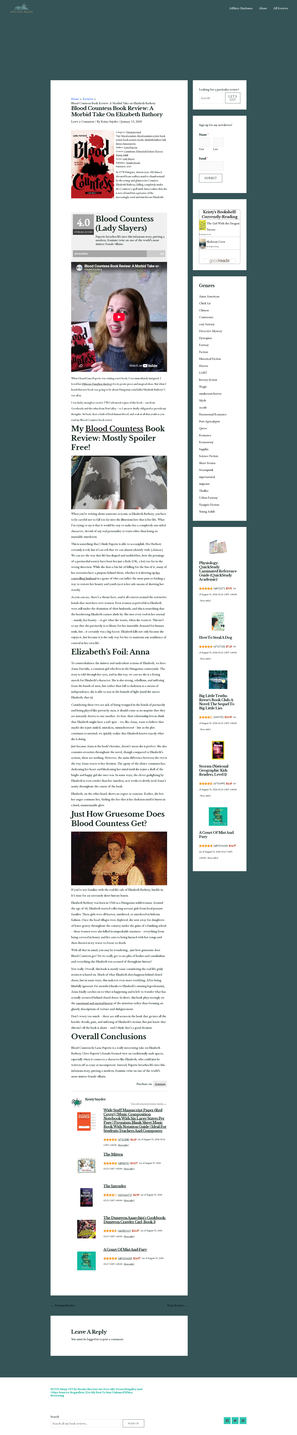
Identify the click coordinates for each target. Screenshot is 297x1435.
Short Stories (207, 463)
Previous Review (63, 1305)
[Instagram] (243, 1420)
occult (203, 407)
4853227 (219, 588)
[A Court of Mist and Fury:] (86, 1261)
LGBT (203, 373)
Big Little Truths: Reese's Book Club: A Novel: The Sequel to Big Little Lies (216, 702)
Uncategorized (133, 132)
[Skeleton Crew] (202, 244)
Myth (202, 400)
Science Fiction (208, 456)
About (263, 8)
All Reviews (280, 8)
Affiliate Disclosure (241, 8)
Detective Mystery (210, 331)
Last (215, 149)
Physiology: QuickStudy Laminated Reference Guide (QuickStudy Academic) (218, 571)
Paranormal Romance (213, 414)
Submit (210, 178)
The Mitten (113, 1154)
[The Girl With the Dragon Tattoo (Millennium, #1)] (202, 225)
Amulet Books (133, 162)
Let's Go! (232, 97)
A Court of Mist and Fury (125, 1249)
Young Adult (122, 155)
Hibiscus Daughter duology (97, 384)
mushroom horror (210, 393)
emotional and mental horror (94, 1003)
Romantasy (206, 442)
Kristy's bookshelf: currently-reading (220, 214)
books (141, 139)
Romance (205, 435)
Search (55, 1417)
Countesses (129, 151)
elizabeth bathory (153, 139)
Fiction (203, 352)
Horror (159, 151)
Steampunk (206, 470)
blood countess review (148, 135)
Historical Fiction (145, 151)
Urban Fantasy (208, 498)
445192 (218, 717)
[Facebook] (227, 1420)
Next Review (177, 1305)
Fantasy (204, 345)
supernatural (207, 477)
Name (204, 134)
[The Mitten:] (86, 1165)
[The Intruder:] (86, 1197)
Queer (203, 428)
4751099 (219, 783)
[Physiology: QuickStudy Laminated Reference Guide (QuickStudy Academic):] (218, 547)
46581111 (124, 1231)
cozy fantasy (206, 324)
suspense (204, 484)
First (201, 149)
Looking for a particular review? (219, 89)
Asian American (209, 296)
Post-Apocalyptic (209, 421)
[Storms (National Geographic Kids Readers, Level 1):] (218, 750)
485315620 (125, 1258)
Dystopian (205, 338)
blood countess (129, 135)
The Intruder (114, 1186)
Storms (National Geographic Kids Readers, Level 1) (213, 770)
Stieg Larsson (206, 234)
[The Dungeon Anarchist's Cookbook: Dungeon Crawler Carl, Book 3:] (86, 1229)
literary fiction (208, 380)
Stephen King (214, 246)
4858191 (123, 1163)
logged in (93, 1339)
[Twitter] (235, 1420)
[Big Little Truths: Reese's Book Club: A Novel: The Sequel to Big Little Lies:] (218, 679)
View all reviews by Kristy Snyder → (149, 1103)
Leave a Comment (82, 121)
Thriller (203, 491)
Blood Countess (114, 428)
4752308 (123, 1139)
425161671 (125, 1195)
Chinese (204, 310)
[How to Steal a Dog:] (218, 621)
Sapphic (204, 449)
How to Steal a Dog (215, 637)
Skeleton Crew (216, 242)
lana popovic (129, 143)
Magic (203, 386)
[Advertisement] (148, 42)
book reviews (129, 139)
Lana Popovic (130, 147)
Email (203, 158)
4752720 (219, 646)
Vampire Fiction (209, 505)
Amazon (160, 1084)
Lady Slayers (129, 158)
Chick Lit (205, 303)
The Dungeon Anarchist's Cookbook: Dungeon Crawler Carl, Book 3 (134, 1220)
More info (123, 1144)
